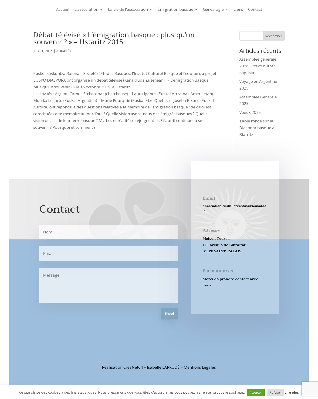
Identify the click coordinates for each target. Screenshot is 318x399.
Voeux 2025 (250, 112)
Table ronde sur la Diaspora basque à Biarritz (256, 127)
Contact (255, 10)
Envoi (169, 314)
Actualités (63, 51)
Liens (238, 10)
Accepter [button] (256, 392)
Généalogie (213, 10)
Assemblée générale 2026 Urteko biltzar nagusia (257, 65)
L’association (86, 10)
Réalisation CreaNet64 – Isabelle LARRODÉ (141, 367)
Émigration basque (175, 10)
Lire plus (292, 392)
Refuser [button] (275, 392)
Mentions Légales (200, 367)
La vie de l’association (128, 10)
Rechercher (273, 36)
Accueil (62, 10)
